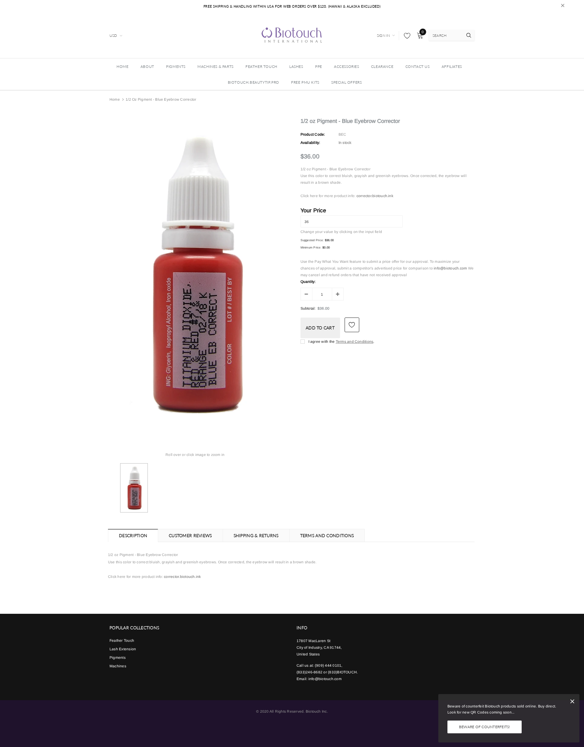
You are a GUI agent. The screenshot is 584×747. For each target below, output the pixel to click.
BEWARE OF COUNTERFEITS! (484, 726)
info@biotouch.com (451, 268)
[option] (195, 274)
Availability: (310, 143)
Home (114, 99)
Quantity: (308, 282)
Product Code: (313, 134)
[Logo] (292, 34)
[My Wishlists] (405, 35)
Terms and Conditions (355, 341)
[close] (563, 6)
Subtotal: (308, 308)
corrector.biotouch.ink (374, 196)
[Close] (572, 702)
